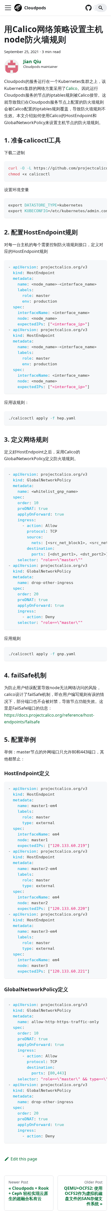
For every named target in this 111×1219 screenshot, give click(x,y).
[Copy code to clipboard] (100, 167)
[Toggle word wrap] (91, 167)
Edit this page (24, 1159)
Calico (71, 88)
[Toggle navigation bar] (8, 8)
